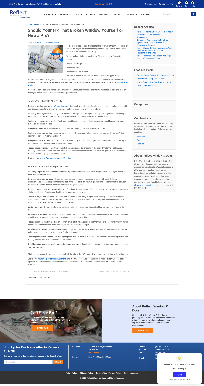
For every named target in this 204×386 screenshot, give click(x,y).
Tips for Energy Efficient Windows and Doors (155, 75)
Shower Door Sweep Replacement (151, 79)
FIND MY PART (42, 328)
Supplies (140, 144)
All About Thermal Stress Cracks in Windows (155, 32)
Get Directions (94, 352)
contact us (143, 331)
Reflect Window (54, 42)
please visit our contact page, (146, 185)
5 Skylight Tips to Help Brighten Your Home (112, 271)
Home (30, 24)
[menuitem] (50, 14)
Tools (139, 140)
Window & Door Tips (42, 277)
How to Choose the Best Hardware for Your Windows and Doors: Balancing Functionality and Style (154, 50)
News (36, 24)
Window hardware (61, 106)
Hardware (141, 137)
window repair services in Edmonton (53, 259)
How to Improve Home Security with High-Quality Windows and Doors (154, 57)
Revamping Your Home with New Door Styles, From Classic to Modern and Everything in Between (152, 42)
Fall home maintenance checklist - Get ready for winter (51, 271)
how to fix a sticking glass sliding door (55, 158)
